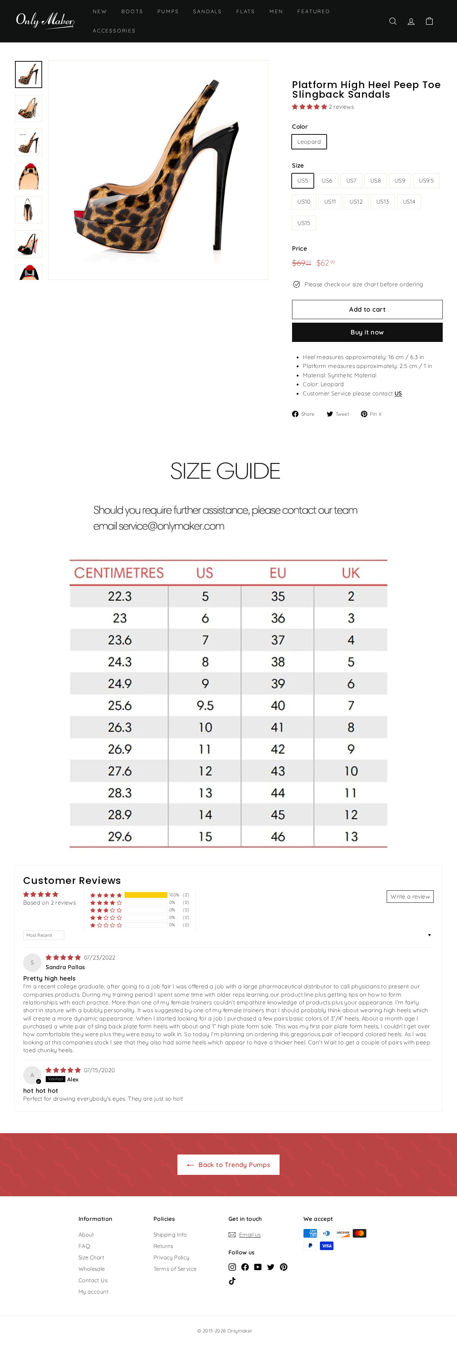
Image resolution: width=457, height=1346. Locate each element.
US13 (382, 201)
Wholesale (92, 1268)
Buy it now (367, 332)
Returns (164, 1246)
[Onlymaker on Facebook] (245, 1267)
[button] (310, 106)
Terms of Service (175, 1268)
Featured (313, 11)
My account (94, 1291)
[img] (64, 957)
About (86, 1234)
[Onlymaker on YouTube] (258, 1267)
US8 (375, 180)
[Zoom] (158, 170)
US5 (302, 180)
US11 (330, 201)
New (100, 11)
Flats (245, 11)
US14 (409, 201)
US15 (304, 222)
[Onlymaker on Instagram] (232, 1267)
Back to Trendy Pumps (233, 1165)
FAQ (84, 1246)
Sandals (207, 11)
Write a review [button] (410, 896)
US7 (351, 180)
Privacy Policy (172, 1257)
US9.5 (426, 180)
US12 (356, 201)
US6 (327, 180)
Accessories (114, 30)
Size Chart (91, 1257)
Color (300, 126)
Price (299, 248)
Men (276, 11)
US (398, 393)
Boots (132, 11)
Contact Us (93, 1280)
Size (298, 165)
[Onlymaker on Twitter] (271, 1267)
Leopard (309, 141)
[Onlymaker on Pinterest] (283, 1267)
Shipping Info (170, 1234)
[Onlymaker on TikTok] (232, 1280)
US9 (400, 180)
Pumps (168, 11)
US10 (304, 201)
